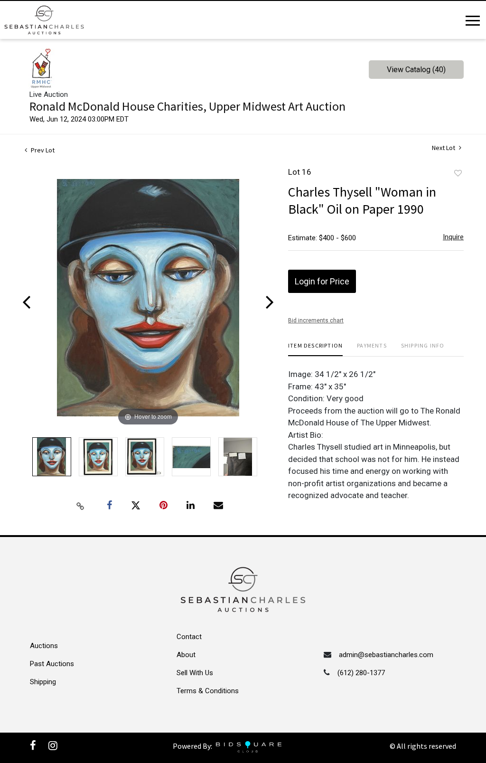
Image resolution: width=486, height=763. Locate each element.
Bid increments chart (316, 320)
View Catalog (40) (416, 69)
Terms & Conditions (208, 691)
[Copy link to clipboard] (80, 505)
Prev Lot (42, 150)
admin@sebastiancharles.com (386, 654)
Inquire (453, 236)
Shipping (43, 682)
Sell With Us (195, 673)
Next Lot (444, 148)
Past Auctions (52, 663)
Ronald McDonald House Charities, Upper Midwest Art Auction (187, 106)
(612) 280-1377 (361, 673)
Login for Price (322, 281)
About (186, 654)
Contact (189, 636)
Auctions (44, 645)
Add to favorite (458, 173)
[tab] (315, 349)
